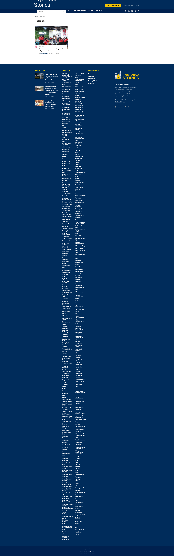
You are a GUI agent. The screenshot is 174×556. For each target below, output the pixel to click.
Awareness (65, 159)
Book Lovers (66, 168)
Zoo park (77, 534)
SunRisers (78, 409)
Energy (64, 313)
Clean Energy (66, 219)
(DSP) (63, 84)
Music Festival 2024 (79, 226)
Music (76, 220)
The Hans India (44, 53)
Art (63, 125)
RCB (76, 353)
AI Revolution (66, 98)
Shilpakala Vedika (80, 379)
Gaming (64, 391)
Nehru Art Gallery (80, 246)
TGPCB (77, 456)
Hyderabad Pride (67, 486)
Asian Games (66, 147)
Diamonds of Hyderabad (66, 273)
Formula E (65, 377)
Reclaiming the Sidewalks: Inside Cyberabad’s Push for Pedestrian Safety (51, 90)
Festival (64, 351)
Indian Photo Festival (78, 94)
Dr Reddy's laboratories (66, 289)
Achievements (66, 89)
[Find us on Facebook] (138, 11)
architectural (66, 119)
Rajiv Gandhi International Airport (78, 345)
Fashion (64, 346)
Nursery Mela (79, 271)
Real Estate (78, 355)
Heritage (64, 442)
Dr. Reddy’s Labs (67, 292)
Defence (64, 255)
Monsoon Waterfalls (78, 205)
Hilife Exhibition (66, 445)
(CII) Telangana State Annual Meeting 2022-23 (67, 75)
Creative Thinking (67, 228)
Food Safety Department (65, 374)
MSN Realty (78, 211)
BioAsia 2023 (66, 163)
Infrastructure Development (79, 112)
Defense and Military (66, 262)
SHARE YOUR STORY (113, 5)
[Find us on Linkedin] (118, 107)
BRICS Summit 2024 (66, 171)
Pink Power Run (79, 309)
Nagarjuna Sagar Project (80, 230)
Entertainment (66, 316)
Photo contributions (79, 306)
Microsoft (78, 198)
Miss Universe (79, 200)
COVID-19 (65, 226)
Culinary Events (66, 231)
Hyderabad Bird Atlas (66, 463)
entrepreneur (66, 322)
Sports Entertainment (79, 398)
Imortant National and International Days (67, 528)
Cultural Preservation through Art (66, 235)
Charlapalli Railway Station (66, 198)
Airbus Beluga (66, 107)
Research (77, 357)
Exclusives (65, 334)
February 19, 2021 (54, 53)
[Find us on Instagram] (125, 11)
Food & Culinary (67, 363)
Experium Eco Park (66, 339)
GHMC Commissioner (66, 398)
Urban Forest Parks (79, 499)
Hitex (63, 456)
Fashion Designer (67, 349)
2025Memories (66, 86)
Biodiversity (65, 166)
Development (66, 265)
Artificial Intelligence (65, 138)
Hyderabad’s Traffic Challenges (66, 512)
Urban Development (79, 495)
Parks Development (79, 292)
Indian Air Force (79, 86)
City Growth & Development (66, 207)
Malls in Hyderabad (78, 179)
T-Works (77, 424)
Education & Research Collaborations (66, 305)
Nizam (77, 264)
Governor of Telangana (65, 427)
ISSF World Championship (79, 155)
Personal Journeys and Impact (79, 297)
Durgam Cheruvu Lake (67, 295)
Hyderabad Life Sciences (66, 479)
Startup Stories (79, 401)
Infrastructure (79, 105)
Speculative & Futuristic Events (80, 391)
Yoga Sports (78, 532)
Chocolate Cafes (67, 202)
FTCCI (64, 382)
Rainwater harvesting (78, 340)
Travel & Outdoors (77, 480)
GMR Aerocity (66, 414)
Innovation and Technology (79, 116)
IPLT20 (77, 147)
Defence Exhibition (65, 258)
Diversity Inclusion (64, 285)
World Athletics (79, 529)
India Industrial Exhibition (79, 74)
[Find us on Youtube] (135, 11)
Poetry (77, 311)
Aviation (64, 154)
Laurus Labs (78, 168)
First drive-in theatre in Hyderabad (66, 360)
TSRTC (77, 485)
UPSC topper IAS (80, 492)
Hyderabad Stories (89, 549)
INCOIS (64, 531)
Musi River (78, 217)
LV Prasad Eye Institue (79, 175)
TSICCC (77, 483)
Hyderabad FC (66, 476)
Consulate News (67, 224)
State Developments (79, 406)
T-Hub (76, 422)
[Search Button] (64, 10)
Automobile (65, 151)
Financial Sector (67, 356)
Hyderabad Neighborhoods (66, 483)
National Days (79, 236)
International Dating (78, 128)
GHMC (64, 395)
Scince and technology (78, 372)
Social (76, 386)
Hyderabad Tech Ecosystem (67, 497)
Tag (41, 16)
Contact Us (91, 78)
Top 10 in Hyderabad (78, 465)
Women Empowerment (79, 524)
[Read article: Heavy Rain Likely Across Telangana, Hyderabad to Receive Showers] (39, 76)
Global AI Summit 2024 (67, 404)
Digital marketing (67, 279)
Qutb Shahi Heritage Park (79, 329)
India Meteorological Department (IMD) (80, 79)
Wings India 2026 (80, 515)
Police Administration (79, 316)
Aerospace (65, 94)
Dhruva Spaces (66, 270)
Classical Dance (67, 216)
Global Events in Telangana (66, 408)
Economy (65, 299)
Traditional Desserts (78, 471)
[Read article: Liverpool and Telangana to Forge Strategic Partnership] (39, 103)
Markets (77, 185)
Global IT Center (67, 411)
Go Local (91, 76)
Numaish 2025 (79, 269)
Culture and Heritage (65, 244)
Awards (64, 156)
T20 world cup (79, 429)
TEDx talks (78, 444)
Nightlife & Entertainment (79, 261)
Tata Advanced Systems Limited (80, 434)
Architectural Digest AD (66, 122)
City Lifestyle (66, 210)
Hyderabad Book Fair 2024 (67, 471)
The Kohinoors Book (79, 461)
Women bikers (79, 521)
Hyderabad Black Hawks (67, 467)
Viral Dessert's (79, 502)
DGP (63, 268)
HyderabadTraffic (67, 516)
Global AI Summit (67, 401)
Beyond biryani (66, 161)
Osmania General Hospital (80, 274)
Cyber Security (66, 249)
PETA (76, 300)
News (76, 258)
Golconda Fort (66, 421)
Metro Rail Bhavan (80, 195)
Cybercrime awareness (65, 252)
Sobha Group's (79, 384)
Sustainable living (80, 419)
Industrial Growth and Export (80, 98)
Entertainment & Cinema (67, 318)
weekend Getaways (77, 509)
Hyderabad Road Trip (67, 493)
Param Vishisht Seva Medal (79, 284)
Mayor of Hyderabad (78, 190)
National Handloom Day (79, 242)
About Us (91, 83)
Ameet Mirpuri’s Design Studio (67, 114)
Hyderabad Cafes (67, 474)
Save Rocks (78, 367)
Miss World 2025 (80, 202)
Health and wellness (65, 437)
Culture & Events (67, 238)
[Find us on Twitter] (132, 11)
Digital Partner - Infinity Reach (87, 551)
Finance (64, 354)
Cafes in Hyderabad (65, 190)
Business (64, 180)
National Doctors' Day (80, 239)
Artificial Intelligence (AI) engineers (66, 143)
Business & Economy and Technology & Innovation (66, 185)
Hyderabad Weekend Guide (66, 501)
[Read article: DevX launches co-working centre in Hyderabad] (51, 37)
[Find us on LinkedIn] (129, 11)
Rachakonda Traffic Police (79, 336)
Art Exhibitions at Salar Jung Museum (67, 134)
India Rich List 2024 (79, 83)
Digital (64, 276)
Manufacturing (79, 182)
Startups (41, 46)
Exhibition (65, 336)
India (63, 534)
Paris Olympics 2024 (79, 288)
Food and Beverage (65, 366)
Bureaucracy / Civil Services (66, 175)
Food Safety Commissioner (66, 370)
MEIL (76, 193)
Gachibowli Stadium (65, 385)
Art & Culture (66, 128)
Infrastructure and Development (80, 108)
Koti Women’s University (79, 165)
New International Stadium (80, 255)
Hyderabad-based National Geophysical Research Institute (67, 506)
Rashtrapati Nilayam (78, 349)
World (76, 527)
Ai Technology (66, 101)
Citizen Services (67, 204)
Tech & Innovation (80, 440)
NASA (76, 233)
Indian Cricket (79, 89)
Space (76, 389)
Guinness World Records (66, 433)
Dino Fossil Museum (65, 281)
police (77, 314)
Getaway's (65, 393)
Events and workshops (65, 331)
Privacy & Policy (93, 81)
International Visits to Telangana (78, 144)
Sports (77, 395)
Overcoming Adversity (78, 278)
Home (36, 16)
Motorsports (78, 209)
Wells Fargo (78, 512)
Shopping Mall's (79, 381)
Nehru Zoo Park (79, 248)
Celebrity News (66, 196)
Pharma (77, 303)
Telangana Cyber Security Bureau (80, 447)
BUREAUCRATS (66, 178)
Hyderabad (65, 460)
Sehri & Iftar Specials (78, 376)
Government (65, 424)
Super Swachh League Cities (79, 416)
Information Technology (78, 102)
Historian (65, 449)
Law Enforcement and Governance (80, 171)
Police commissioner (79, 320)
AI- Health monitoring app (66, 104)
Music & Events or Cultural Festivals (80, 222)
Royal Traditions (80, 360)
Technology (78, 442)
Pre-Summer (79, 324)
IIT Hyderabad (66, 524)
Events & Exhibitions (65, 327)
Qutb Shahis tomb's (78, 333)
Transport (78, 477)
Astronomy (65, 149)
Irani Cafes (78, 150)
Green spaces (66, 430)
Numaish (77, 267)
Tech (76, 437)
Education (65, 301)
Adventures (65, 91)
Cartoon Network (67, 193)
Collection (65, 221)
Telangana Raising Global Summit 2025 (79, 452)
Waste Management (79, 505)
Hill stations (65, 447)
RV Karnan (78, 362)
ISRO (76, 152)
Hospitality (65, 458)
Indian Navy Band (80, 91)
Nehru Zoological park (80, 251)
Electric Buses (66, 308)
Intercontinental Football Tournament (79, 124)
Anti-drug (65, 117)
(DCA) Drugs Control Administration (66, 80)
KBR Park (77, 162)
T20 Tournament (80, 426)
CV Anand (65, 247)
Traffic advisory (79, 474)
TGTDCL (77, 458)
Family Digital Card (66, 343)
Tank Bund (78, 431)
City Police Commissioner (66, 213)
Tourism (77, 468)
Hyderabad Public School (67, 489)
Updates (77, 490)
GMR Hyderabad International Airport (67, 418)
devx (44, 16)
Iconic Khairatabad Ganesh (65, 520)
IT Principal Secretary (78, 159)
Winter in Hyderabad (78, 518)
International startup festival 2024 (79, 139)
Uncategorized (79, 488)
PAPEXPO (78, 281)
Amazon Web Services (66, 110)
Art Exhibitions (66, 130)
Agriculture (65, 96)
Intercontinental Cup (79, 119)
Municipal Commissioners (79, 214)
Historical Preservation (66, 452)
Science (77, 369)
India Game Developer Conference (65, 537)
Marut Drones (79, 187)
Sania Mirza (78, 364)
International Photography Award (79, 133)
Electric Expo (66, 311)
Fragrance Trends (67, 380)
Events (64, 324)
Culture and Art (66, 241)
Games (64, 388)
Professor (78, 326)
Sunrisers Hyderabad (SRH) (80, 412)
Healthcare (65, 440)
